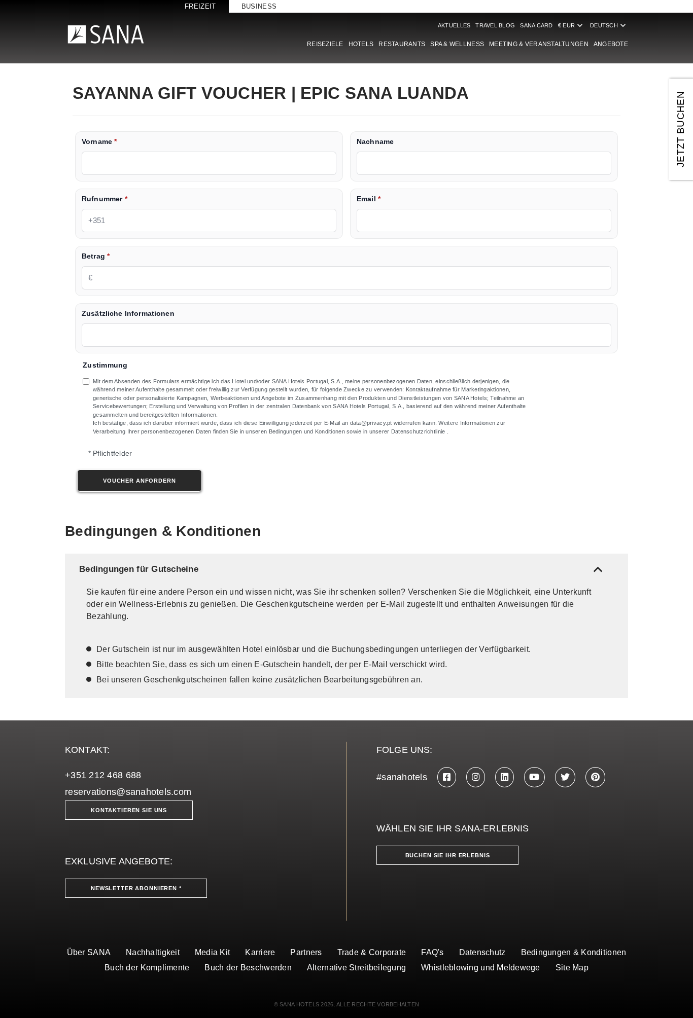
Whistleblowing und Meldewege (480, 967)
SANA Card (536, 25)
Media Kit (212, 952)
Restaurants (401, 44)
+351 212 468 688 (103, 775)
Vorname (99, 142)
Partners (306, 952)
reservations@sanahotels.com (128, 792)
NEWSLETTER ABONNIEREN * (136, 888)
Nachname (375, 142)
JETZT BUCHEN (680, 129)
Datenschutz (482, 952)
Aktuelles (454, 25)
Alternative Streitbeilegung (356, 967)
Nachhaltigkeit (153, 952)
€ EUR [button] (571, 25)
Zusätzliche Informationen (128, 313)
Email (368, 199)
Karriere (260, 952)
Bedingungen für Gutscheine (343, 569)
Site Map (572, 967)
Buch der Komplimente (147, 967)
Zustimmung (105, 365)
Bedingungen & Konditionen (574, 952)
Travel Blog (495, 25)
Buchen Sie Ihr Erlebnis (447, 855)
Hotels (361, 44)
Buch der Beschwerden (247, 967)
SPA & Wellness (457, 44)
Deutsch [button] (609, 25)
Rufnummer (104, 199)
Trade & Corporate (371, 952)
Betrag (96, 256)
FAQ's (432, 952)
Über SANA (89, 952)
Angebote (611, 44)
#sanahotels (401, 777)
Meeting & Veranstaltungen (538, 44)
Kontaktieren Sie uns (129, 810)
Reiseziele (325, 44)
